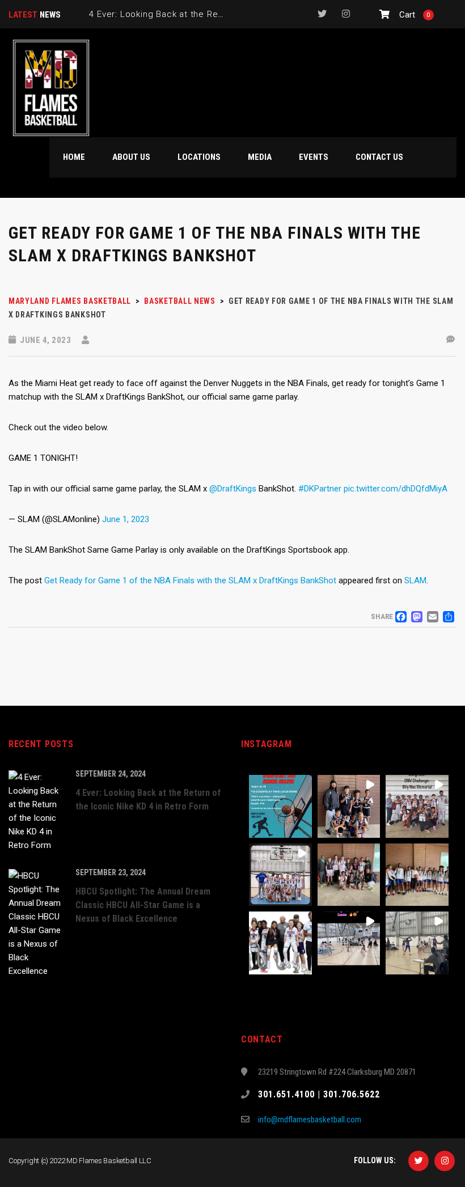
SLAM (415, 580)
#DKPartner (319, 489)
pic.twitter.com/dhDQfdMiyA (395, 489)
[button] (280, 806)
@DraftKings (232, 489)
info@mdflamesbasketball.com (309, 1119)
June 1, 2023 (125, 519)
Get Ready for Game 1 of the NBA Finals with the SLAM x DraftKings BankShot (190, 580)
